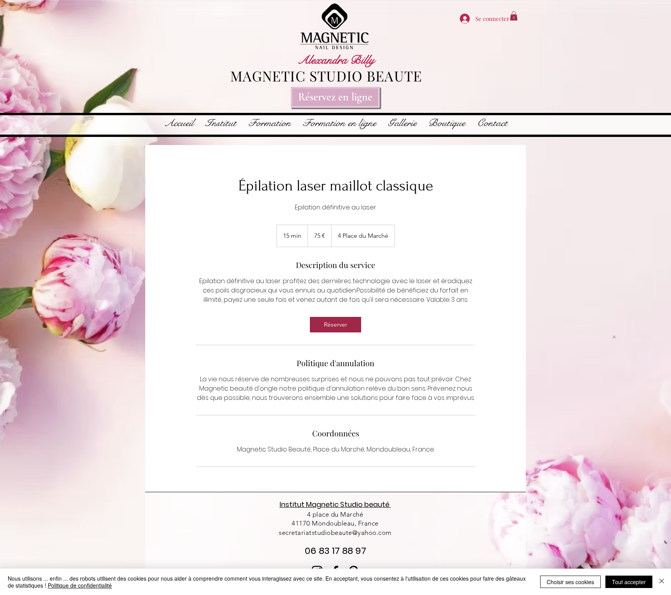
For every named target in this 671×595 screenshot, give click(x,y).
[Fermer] (661, 582)
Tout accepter (629, 582)
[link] (335, 324)
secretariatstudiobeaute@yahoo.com (335, 532)
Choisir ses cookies (570, 582)
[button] (514, 16)
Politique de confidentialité (80, 585)
